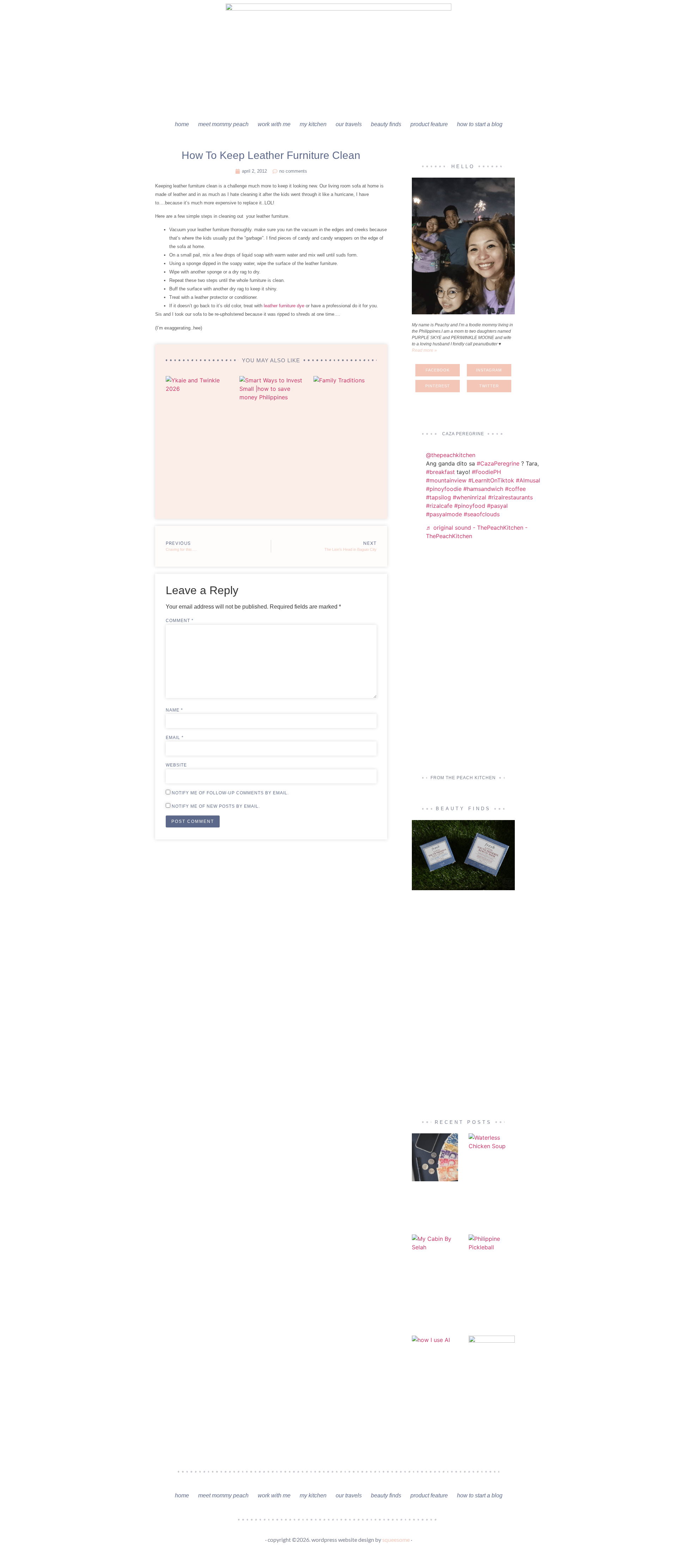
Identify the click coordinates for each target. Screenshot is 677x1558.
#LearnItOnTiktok (491, 480)
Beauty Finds (386, 124)
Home (182, 124)
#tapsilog (438, 497)
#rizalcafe (439, 505)
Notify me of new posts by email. (216, 806)
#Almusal (528, 480)
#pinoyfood (469, 505)
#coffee (515, 488)
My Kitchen (313, 124)
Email (175, 737)
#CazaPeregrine (498, 463)
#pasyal (497, 505)
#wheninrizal (469, 497)
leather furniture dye (284, 305)
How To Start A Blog (479, 124)
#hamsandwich (483, 488)
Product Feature (429, 124)
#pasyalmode (444, 514)
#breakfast (440, 471)
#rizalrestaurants (510, 497)
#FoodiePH (486, 471)
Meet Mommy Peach (223, 124)
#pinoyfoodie (444, 488)
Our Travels (349, 124)
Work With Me (274, 124)
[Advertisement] (463, 658)
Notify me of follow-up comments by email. (230, 793)
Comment (180, 620)
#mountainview (446, 480)
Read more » (424, 350)
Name (174, 710)
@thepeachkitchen (450, 454)
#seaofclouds (482, 514)
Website (176, 765)
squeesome (396, 1539)
